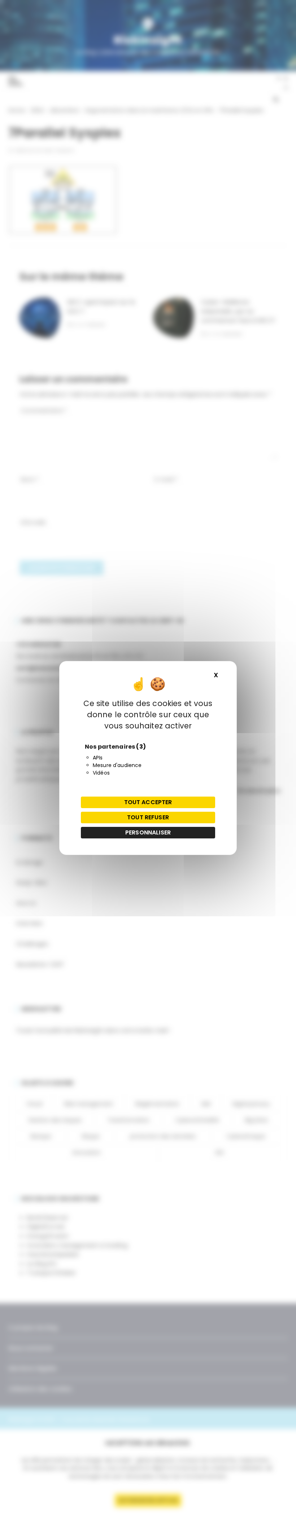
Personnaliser (148, 832)
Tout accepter (148, 802)
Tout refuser (148, 817)
